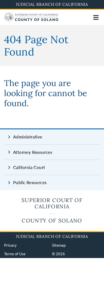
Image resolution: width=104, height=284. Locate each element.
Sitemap (59, 245)
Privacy (10, 245)
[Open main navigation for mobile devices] (96, 17)
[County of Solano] (31, 20)
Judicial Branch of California (52, 4)
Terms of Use (14, 253)
